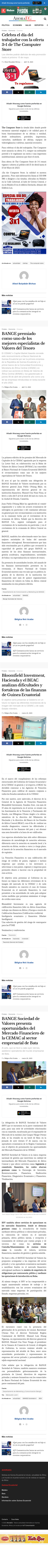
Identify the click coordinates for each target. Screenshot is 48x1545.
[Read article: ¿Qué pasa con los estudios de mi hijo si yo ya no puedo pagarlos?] (6, 303)
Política (5, 25)
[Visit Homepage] (22, 18)
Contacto (5, 1519)
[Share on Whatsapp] (29, 92)
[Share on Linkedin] (41, 92)
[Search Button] (45, 18)
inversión (25, 939)
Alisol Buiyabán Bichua (12, 62)
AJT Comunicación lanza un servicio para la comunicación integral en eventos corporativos (28, 311)
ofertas (25, 263)
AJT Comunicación (29, 1525)
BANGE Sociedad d (29, 1398)
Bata (3, 1493)
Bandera (5, 1497)
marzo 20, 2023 (27, 1058)
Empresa (20, 30)
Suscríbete (15, 1519)
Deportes (38, 25)
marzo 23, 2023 (27, 713)
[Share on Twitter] (18, 92)
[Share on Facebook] (7, 92)
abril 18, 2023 (28, 62)
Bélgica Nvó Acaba (11, 387)
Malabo (5, 1490)
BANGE (25, 595)
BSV (40, 1398)
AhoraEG (10, 1523)
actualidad (16, 263)
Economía (17, 25)
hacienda (16, 939)
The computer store (37, 263)
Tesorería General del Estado (13, 942)
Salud (28, 25)
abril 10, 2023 (26, 387)
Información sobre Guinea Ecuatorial (16, 1500)
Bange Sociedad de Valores (12, 599)
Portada (4, 30)
